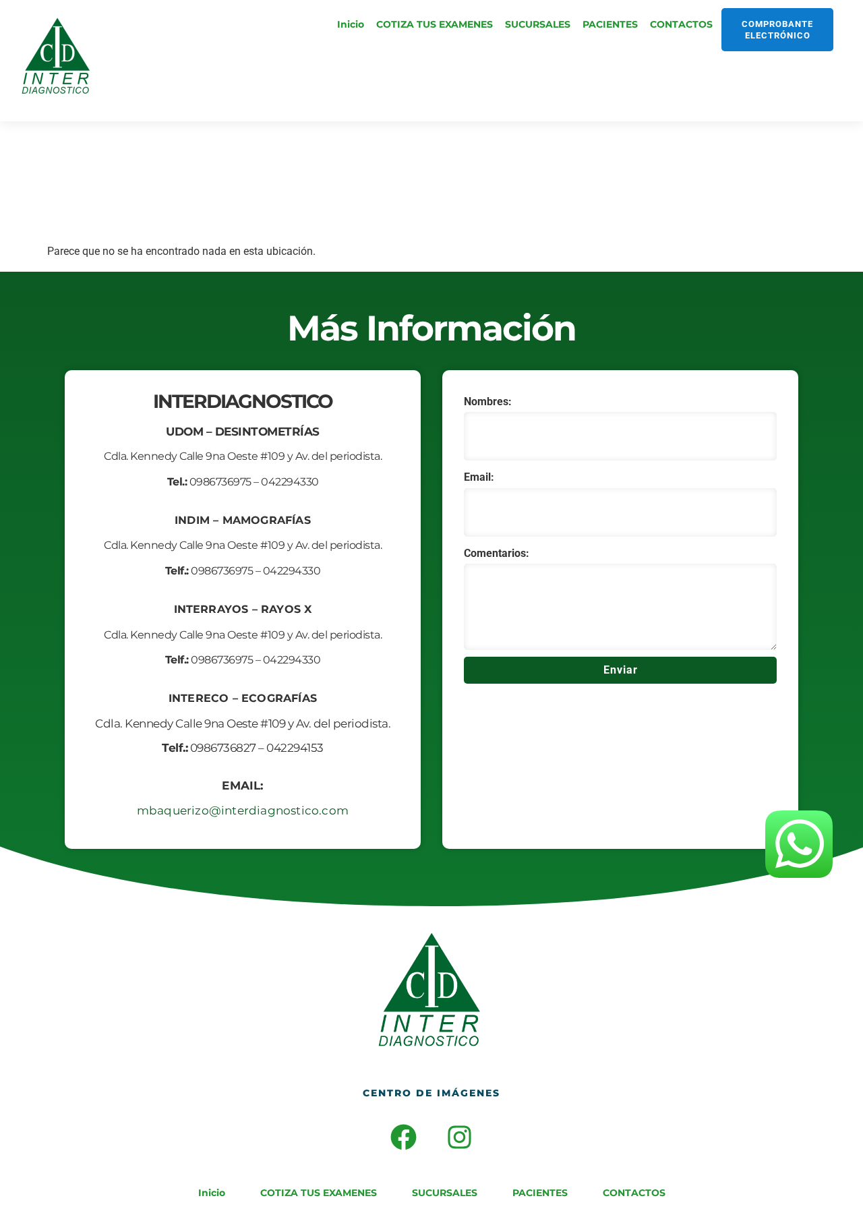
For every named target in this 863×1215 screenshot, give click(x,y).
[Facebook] (404, 1137)
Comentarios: (496, 553)
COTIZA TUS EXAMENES (434, 24)
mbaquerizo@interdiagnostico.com (243, 810)
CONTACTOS (681, 24)
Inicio (350, 24)
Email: (479, 477)
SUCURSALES (537, 24)
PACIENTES (610, 24)
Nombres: (488, 401)
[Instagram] (460, 1137)
